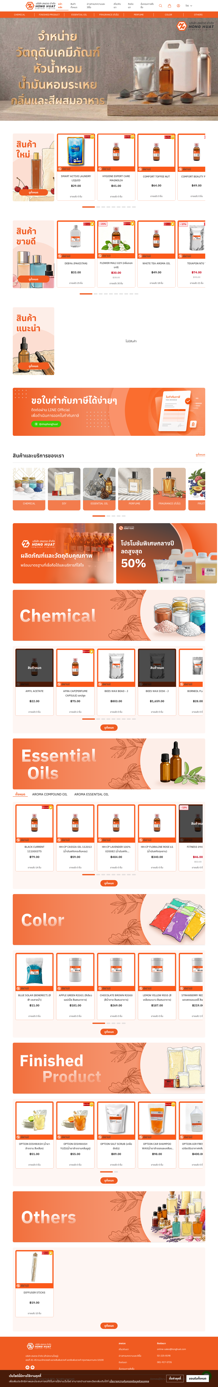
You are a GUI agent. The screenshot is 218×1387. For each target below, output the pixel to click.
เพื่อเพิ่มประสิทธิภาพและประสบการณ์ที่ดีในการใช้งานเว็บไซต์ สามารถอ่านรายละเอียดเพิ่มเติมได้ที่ (79, 1381)
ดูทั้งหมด (200, 454)
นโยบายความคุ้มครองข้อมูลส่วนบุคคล (129, 1381)
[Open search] (160, 6)
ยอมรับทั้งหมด (197, 1378)
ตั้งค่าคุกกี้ (175, 1378)
